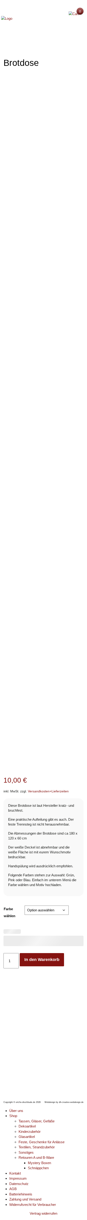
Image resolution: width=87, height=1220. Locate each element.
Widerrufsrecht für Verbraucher (32, 1205)
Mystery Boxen (39, 1163)
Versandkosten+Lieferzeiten (48, 791)
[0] (74, 13)
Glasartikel (27, 1137)
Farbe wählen (9, 912)
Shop (13, 1116)
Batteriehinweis (20, 1194)
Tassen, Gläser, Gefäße (37, 1121)
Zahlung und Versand (25, 1199)
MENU (43, 35)
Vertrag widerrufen (43, 1213)
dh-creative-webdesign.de (71, 1102)
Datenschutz (19, 1184)
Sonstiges (26, 1152)
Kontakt (15, 1173)
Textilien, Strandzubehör (37, 1147)
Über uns (16, 1111)
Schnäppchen (38, 1168)
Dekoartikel (27, 1126)
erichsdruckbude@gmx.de (49, 1078)
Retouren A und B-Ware (36, 1157)
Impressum (18, 1178)
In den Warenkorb (41, 959)
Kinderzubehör (30, 1132)
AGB (13, 1189)
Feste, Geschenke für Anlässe (41, 1142)
